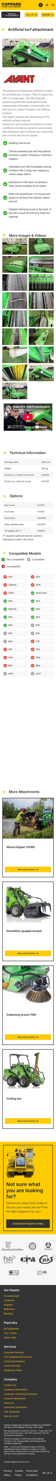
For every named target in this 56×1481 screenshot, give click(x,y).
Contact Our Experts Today (28, 1223)
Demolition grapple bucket (24, 931)
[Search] (47, 5)
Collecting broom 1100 (21, 1014)
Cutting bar (14, 1098)
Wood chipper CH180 (20, 847)
